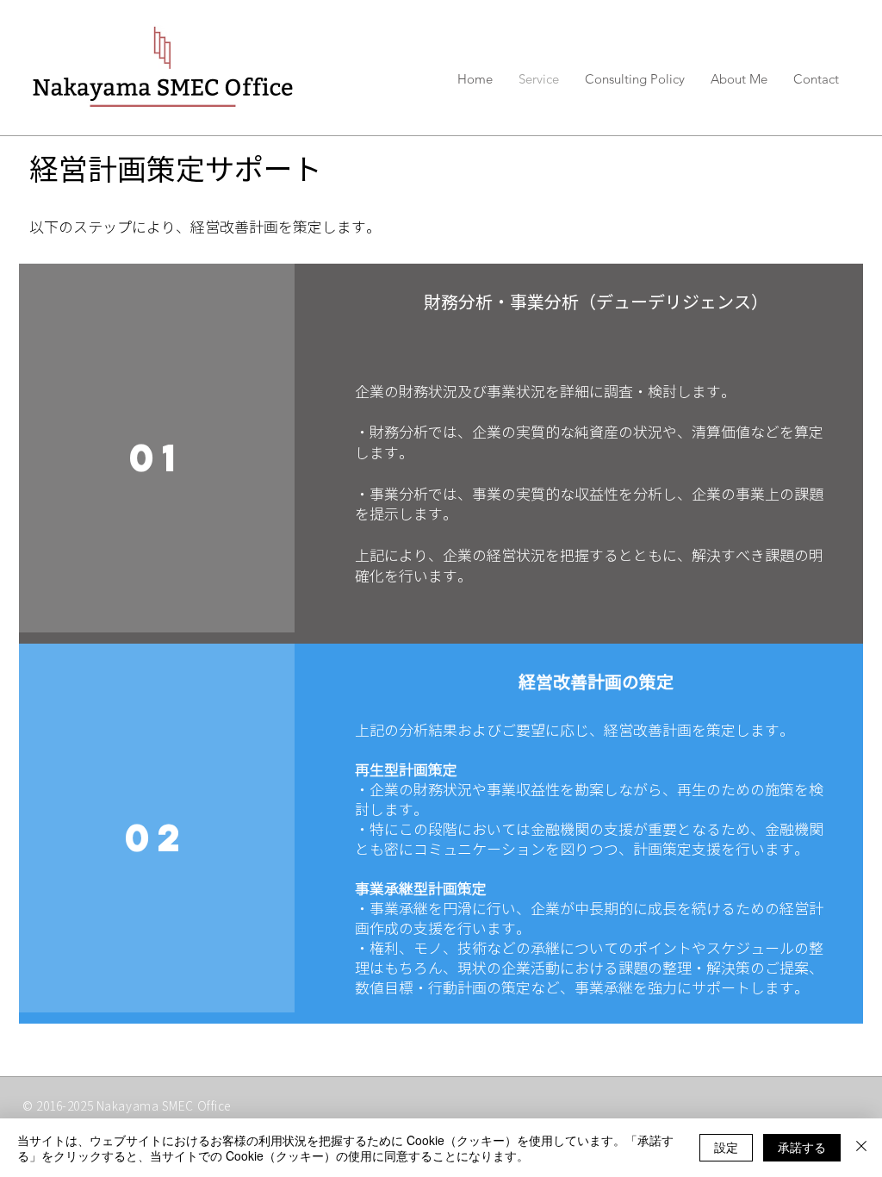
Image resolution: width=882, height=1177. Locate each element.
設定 (726, 1146)
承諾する (802, 1146)
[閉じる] (861, 1147)
